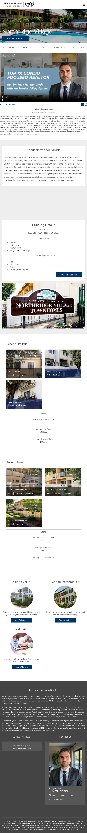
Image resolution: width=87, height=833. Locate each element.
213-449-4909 (8, 104)
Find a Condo (64, 620)
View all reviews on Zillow (21, 748)
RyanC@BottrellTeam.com (62, 795)
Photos (43, 47)
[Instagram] (86, 104)
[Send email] (82, 104)
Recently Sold (78, 47)
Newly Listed (59, 47)
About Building (8, 47)
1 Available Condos (68, 274)
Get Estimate (21, 620)
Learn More (21, 667)
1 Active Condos (14, 38)
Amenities (27, 47)
